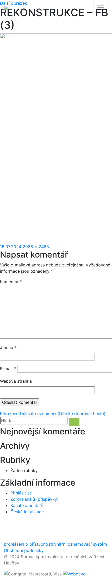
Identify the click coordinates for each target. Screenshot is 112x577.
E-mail (8, 368)
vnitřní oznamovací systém (80, 544)
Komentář (11, 281)
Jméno (8, 347)
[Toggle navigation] (100, 7)
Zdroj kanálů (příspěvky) (34, 499)
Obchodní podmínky (24, 550)
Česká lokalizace (27, 511)
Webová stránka (16, 381)
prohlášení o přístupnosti (28, 544)
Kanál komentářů (26, 505)
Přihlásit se (21, 493)
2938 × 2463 (36, 246)
